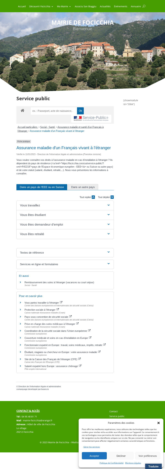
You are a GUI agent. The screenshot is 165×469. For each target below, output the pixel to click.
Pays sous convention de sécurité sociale (46, 316)
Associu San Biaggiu (85, 6)
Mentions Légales (133, 463)
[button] (158, 423)
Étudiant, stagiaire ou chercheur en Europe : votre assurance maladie (61, 352)
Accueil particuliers (28, 127)
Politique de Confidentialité (112, 463)
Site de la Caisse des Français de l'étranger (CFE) (51, 359)
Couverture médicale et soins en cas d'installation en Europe (56, 338)
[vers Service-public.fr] (91, 119)
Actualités (105, 6)
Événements (120, 6)
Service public (117, 416)
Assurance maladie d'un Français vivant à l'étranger (57, 131)
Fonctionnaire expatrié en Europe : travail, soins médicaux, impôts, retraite (63, 345)
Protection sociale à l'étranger (40, 309)
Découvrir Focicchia (39, 6)
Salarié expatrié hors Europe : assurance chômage (51, 366)
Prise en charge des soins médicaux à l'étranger (50, 324)
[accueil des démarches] (22, 110)
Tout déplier (104, 197)
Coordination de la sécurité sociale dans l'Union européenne (56, 330)
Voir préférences (148, 455)
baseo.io (45, 389)
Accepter (94, 455)
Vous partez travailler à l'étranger (41, 302)
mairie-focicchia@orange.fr (37, 420)
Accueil (22, 6)
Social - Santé (47, 127)
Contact (113, 411)
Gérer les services (91, 446)
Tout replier (86, 197)
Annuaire (136, 6)
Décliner (121, 455)
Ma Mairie (62, 6)
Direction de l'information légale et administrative (39, 386)
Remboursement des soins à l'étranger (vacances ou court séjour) (59, 282)
